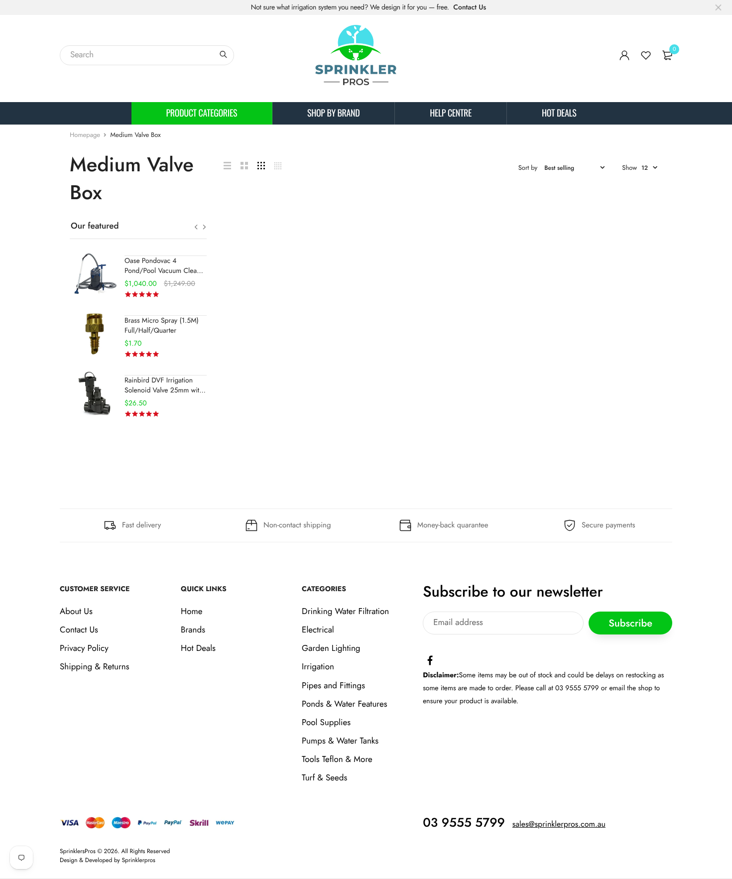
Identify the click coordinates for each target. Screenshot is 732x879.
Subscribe (630, 623)
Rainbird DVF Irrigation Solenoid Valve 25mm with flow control (163, 390)
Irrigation (318, 667)
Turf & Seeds (324, 778)
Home (191, 612)
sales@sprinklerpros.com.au (559, 824)
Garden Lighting (331, 648)
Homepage (85, 134)
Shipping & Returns (94, 667)
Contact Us (469, 7)
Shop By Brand (333, 113)
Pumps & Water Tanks (340, 741)
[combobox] (147, 55)
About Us (76, 612)
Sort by (528, 167)
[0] (667, 55)
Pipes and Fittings (333, 686)
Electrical (318, 630)
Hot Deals (559, 113)
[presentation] (196, 227)
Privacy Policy (84, 648)
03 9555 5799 (464, 823)
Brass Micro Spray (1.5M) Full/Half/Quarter (161, 326)
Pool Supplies (326, 723)
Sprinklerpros (138, 860)
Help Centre (451, 113)
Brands (193, 630)
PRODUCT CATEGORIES (202, 113)
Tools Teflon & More (337, 760)
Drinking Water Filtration (345, 612)
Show (629, 167)
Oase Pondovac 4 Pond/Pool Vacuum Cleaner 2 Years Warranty (165, 271)
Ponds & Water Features (344, 704)
